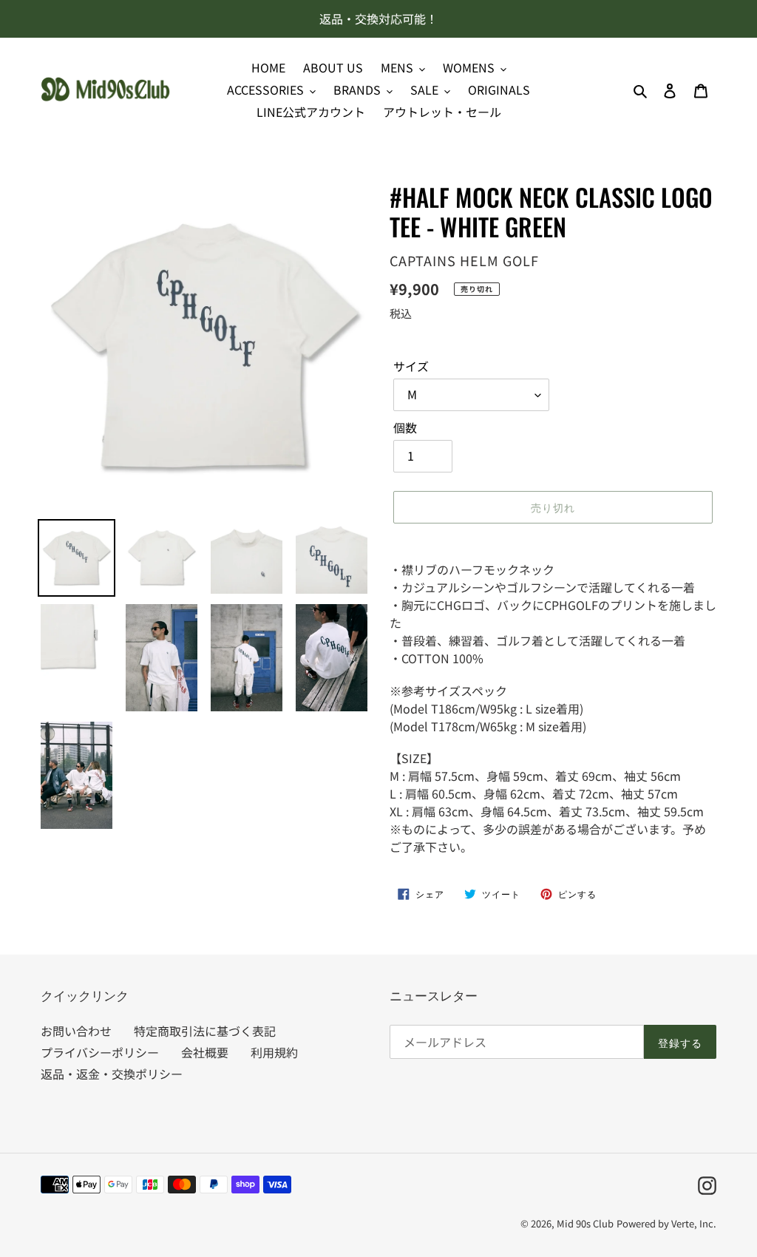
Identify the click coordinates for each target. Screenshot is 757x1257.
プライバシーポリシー (100, 1052)
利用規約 (274, 1052)
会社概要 (204, 1052)
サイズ (411, 366)
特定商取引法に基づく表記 (205, 1031)
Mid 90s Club (585, 1223)
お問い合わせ (76, 1031)
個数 (405, 427)
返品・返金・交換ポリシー (112, 1073)
